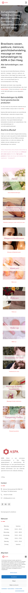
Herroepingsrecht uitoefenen (8, 512)
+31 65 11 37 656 (7, 494)
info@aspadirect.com (9, 498)
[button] (26, 556)
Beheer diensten (13, 572)
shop (22, 108)
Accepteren (14, 577)
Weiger (14, 581)
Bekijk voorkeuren (14, 585)
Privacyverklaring (11, 588)
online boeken (4, 89)
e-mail (21, 89)
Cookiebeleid (4, 588)
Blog (3, 477)
